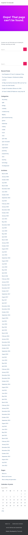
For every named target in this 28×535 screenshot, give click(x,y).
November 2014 (6, 378)
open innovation (6, 141)
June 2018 (4, 267)
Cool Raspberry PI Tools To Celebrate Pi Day (13, 74)
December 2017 (6, 285)
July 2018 (4, 264)
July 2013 (4, 426)
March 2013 (5, 438)
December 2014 (6, 375)
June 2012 (4, 465)
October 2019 (5, 246)
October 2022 (5, 212)
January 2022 (5, 215)
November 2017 (6, 288)
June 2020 (4, 230)
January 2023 (5, 206)
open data (4, 138)
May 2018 (4, 270)
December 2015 (6, 342)
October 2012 (5, 453)
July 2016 (4, 321)
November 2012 (6, 450)
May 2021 (4, 221)
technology (4, 162)
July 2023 (4, 200)
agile (3, 102)
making (4, 126)
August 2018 (5, 261)
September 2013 (6, 420)
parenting (4, 150)
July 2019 (4, 252)
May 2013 (4, 432)
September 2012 (6, 456)
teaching (4, 159)
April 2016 (4, 330)
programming (5, 153)
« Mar (2, 511)
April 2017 (4, 303)
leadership (4, 123)
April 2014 (4, 399)
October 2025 (5, 179)
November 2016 (6, 309)
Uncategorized (5, 165)
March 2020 (5, 239)
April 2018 (4, 273)
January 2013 (5, 444)
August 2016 (5, 318)
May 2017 (4, 300)
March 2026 (5, 173)
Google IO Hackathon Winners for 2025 (11, 88)
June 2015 (4, 360)
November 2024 (6, 188)
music (3, 132)
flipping (3, 114)
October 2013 (5, 417)
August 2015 (5, 354)
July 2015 (4, 357)
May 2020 (4, 233)
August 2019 (5, 248)
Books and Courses (7, 476)
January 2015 (5, 372)
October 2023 (5, 194)
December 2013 (6, 411)
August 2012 (5, 459)
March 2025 (5, 185)
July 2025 (4, 182)
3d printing (4, 99)
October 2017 (5, 291)
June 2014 (4, 393)
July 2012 (4, 462)
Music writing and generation (9, 479)
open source (5, 144)
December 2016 (6, 306)
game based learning (7, 117)
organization (5, 147)
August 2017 (5, 297)
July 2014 (4, 390)
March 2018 (5, 276)
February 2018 (5, 279)
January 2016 (5, 339)
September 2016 (6, 315)
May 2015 (4, 363)
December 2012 (6, 447)
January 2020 (5, 242)
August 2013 (5, 423)
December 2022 (6, 209)
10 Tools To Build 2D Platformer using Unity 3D (13, 91)
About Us (4, 473)
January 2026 (5, 176)
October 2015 (5, 348)
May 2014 (4, 396)
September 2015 (6, 351)
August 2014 (5, 387)
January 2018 (5, 282)
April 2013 (4, 435)
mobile (3, 129)
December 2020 (6, 224)
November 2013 (6, 414)
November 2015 (6, 345)
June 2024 (4, 191)
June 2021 (4, 218)
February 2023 (5, 203)
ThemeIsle (19, 531)
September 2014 (6, 384)
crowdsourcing (5, 111)
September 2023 (6, 197)
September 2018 (6, 258)
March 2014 (5, 402)
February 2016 (5, 336)
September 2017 (6, 294)
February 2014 (5, 405)
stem (3, 156)
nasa (3, 135)
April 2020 (4, 236)
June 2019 (4, 254)
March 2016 (5, 333)
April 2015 (4, 366)
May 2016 (4, 327)
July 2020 (4, 227)
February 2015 (5, 369)
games (3, 120)
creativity (4, 108)
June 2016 (4, 324)
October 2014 (5, 381)
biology (3, 105)
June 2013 (4, 429)
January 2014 (5, 408)
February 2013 (5, 441)
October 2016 (5, 312)
